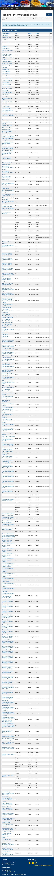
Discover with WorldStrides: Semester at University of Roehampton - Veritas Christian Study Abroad (8, 637)
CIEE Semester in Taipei (7, 407)
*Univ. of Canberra (6, 76)
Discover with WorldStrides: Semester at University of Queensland (8, 626)
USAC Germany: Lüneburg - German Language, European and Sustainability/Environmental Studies (8, 834)
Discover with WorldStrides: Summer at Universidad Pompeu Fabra (8, 692)
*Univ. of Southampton (7, 92)
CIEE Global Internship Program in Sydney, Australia (7, 326)
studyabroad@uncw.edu (9, 871)
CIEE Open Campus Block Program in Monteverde (8, 367)
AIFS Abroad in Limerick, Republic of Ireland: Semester (7, 143)
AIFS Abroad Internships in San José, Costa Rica (8, 205)
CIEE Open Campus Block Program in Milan (8, 363)
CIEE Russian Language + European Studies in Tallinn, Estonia (8, 382)
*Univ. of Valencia (6, 104)
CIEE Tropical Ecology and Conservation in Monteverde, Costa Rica (8, 461)
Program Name (5, 33)
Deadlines (17, 8)
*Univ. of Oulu (5, 90)
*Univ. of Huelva (5, 82)
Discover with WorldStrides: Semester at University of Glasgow (8, 601)
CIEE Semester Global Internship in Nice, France (8, 386)
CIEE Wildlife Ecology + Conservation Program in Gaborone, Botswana (7, 466)
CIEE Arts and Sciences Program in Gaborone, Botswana (7, 269)
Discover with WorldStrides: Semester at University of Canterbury (8, 585)
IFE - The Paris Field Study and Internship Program (8, 739)
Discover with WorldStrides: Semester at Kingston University (8, 550)
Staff (12, 8)
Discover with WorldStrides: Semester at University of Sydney (8, 642)
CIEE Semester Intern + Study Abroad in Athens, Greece (7, 411)
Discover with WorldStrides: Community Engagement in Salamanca (8, 481)
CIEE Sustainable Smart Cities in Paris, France (7, 448)
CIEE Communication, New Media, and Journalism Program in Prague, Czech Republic (8, 300)
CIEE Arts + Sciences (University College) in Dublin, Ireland (7, 264)
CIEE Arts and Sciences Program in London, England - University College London (7, 279)
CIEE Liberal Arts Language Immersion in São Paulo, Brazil (8, 341)
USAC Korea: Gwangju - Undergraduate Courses (7, 848)
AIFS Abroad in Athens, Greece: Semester (7, 128)
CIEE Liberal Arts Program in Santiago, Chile (8, 349)
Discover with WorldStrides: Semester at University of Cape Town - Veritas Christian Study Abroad (8, 595)
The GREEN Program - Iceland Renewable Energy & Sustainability (8, 793)
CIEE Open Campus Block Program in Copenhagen (8, 353)
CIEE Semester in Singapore (6, 400)
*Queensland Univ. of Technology (6, 66)
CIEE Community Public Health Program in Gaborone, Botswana (7, 306)
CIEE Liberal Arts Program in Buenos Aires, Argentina (8, 345)
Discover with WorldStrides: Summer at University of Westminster (8, 709)
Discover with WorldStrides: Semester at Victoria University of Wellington (8, 667)
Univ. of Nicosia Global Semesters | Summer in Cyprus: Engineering (7, 805)
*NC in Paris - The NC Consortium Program (7, 55)
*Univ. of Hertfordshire (7, 80)
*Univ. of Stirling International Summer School (7, 98)
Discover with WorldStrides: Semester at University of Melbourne (8, 611)
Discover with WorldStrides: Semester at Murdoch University (8, 560)
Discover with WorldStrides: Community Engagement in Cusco (8, 471)
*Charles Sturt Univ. (6, 37)
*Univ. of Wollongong (6, 108)
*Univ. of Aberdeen (6, 71)
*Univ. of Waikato (6, 106)
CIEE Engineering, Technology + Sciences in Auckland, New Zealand (7, 316)
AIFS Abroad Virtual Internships (6, 212)
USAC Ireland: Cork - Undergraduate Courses (7, 840)
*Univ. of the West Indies (7, 101)
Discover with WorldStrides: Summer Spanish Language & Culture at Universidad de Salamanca (8, 726)
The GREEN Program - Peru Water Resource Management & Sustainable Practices (8, 799)
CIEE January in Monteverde (5, 337)
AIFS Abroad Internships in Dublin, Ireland (8, 187)
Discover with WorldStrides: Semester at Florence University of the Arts (8, 540)
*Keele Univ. (4, 46)
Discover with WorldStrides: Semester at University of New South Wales (8, 616)
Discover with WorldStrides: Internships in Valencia (8, 525)
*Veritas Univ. (5, 120)
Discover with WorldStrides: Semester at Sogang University (8, 575)
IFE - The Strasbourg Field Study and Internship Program (8, 743)
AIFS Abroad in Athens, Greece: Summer (7, 132)
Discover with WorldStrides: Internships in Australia (8, 500)
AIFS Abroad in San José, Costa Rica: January (8, 163)
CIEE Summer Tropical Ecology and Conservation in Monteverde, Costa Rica (8, 444)
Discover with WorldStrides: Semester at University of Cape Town (8, 590)
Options (49, 14)
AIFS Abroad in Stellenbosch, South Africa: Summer (8, 173)
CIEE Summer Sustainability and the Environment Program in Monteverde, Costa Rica (8, 438)
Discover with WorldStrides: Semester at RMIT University (8, 570)
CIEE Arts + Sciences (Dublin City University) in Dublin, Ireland (7, 255)
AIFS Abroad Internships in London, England (8, 194)
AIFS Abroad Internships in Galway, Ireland (8, 191)
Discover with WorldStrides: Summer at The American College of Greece (8, 687)
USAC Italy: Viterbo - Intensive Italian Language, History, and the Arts (8, 844)
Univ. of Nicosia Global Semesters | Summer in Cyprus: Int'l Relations (7, 810)
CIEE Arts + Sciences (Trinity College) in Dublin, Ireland (8, 260)
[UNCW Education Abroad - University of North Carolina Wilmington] (27, 3)
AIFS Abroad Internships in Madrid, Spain (8, 198)
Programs (7, 8)
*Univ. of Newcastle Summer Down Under (7, 87)
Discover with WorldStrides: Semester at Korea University (8, 555)
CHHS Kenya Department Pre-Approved (8, 246)
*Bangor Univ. (5, 35)
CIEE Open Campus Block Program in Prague (8, 370)
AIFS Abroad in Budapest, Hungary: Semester (8, 139)
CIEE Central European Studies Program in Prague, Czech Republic (8, 294)
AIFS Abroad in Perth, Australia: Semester (7, 157)
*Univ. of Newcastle (6, 84)
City (16, 33)
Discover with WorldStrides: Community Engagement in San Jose (8, 486)
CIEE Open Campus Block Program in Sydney (8, 378)
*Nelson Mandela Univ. (7, 61)
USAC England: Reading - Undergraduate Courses (8, 828)
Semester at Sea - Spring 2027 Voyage (7, 776)
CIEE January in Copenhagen (5, 333)
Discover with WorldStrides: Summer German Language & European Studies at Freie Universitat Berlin (8, 719)
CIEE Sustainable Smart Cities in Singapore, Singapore (7, 453)
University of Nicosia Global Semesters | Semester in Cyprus (8, 815)
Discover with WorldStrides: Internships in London (8, 518)
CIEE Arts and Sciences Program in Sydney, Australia (7, 284)
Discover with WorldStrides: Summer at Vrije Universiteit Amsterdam (8, 714)
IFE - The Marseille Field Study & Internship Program (8, 735)
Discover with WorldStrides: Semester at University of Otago (8, 621)
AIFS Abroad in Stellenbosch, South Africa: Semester (8, 168)
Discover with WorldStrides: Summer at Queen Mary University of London (8, 677)
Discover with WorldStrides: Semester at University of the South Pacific (8, 652)
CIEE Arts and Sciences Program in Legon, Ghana (8, 273)
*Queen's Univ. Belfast (7, 63)
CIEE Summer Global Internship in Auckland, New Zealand (8, 421)
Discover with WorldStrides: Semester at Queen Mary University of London (8, 565)
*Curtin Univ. (5, 39)
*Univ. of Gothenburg (6, 78)
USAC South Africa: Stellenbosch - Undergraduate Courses (7, 853)
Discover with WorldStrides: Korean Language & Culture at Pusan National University (8, 535)
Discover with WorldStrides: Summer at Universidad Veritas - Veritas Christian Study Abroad (8, 698)
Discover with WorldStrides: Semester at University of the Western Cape (8, 657)
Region (37, 33)
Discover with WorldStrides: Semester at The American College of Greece (8, 580)
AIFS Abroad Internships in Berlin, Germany (8, 184)
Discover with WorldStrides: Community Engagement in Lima (8, 476)
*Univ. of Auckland (6, 73)
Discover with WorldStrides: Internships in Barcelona (8, 514)
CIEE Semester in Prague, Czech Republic (8, 397)
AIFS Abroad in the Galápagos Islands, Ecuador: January (6, 178)
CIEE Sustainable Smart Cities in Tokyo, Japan (7, 457)
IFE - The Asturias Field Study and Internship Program (7, 731)
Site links (27, 11)
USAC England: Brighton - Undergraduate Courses (8, 825)
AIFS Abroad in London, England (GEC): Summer (7, 147)
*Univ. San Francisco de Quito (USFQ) (7, 111)
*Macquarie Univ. (6, 48)
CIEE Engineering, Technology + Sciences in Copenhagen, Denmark (7, 321)
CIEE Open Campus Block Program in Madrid (8, 360)
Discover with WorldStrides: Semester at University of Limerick (8, 606)
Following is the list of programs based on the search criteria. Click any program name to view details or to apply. (27, 18)
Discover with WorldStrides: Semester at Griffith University (8, 545)
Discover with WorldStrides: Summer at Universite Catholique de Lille (8, 704)
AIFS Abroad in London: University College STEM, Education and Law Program (7, 153)
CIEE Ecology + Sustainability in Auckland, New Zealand (8, 311)
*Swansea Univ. (5, 69)
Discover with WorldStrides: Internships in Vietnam (8, 528)
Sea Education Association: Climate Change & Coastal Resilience (8, 748)
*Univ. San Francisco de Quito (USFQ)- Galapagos (8, 114)
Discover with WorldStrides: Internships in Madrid (8, 521)
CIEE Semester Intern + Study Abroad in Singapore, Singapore (8, 416)
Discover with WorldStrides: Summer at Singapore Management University (8, 682)
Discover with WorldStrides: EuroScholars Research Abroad (8, 491)
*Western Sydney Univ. (7, 125)
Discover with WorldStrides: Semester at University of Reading (8, 631)
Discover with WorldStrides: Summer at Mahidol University (8, 672)
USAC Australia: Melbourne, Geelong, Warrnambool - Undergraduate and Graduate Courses (8, 820)
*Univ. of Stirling (5, 94)
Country (30, 33)
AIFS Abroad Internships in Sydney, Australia (8, 209)
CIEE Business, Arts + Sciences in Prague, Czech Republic (8, 289)
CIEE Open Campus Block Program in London (8, 356)
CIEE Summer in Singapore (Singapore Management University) (8, 429)
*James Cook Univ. (6, 42)
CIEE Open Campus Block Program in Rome (8, 374)
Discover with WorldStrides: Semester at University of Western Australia (8, 662)
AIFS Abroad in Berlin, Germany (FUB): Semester (8, 135)
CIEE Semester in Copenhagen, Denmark (7, 390)
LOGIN (50, 8)
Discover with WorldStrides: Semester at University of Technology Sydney (8, 647)
